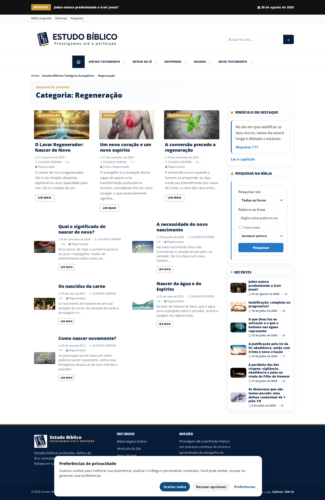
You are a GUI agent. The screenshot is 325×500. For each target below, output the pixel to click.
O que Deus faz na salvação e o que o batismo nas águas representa (263, 325)
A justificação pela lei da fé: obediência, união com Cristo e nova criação (269, 348)
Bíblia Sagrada (41, 18)
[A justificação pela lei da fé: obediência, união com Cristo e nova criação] (238, 350)
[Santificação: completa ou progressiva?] (238, 307)
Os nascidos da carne (81, 286)
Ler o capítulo (243, 159)
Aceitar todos (175, 486)
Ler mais (44, 198)
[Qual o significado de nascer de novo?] (44, 247)
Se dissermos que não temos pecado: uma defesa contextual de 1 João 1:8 (267, 395)
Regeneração (106, 76)
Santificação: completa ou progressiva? (269, 304)
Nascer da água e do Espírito (179, 286)
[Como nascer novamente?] (44, 358)
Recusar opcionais (211, 486)
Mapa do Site (126, 455)
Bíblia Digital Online (132, 441)
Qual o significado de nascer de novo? (81, 229)
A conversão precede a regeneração (190, 147)
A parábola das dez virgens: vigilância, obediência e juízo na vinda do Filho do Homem (269, 370)
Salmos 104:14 (283, 492)
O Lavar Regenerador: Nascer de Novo (59, 147)
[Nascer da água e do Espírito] (142, 304)
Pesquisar (261, 247)
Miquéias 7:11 (247, 147)
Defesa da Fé (142, 62)
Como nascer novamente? (87, 338)
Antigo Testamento (104, 62)
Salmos (200, 62)
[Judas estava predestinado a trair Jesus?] (238, 288)
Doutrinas (173, 62)
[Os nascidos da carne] (44, 304)
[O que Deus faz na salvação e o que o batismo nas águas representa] (238, 327)
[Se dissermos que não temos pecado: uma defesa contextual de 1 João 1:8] (238, 397)
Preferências (244, 486)
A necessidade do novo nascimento (182, 227)
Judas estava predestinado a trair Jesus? (86, 7)
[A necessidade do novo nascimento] (142, 247)
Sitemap (61, 18)
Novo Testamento (232, 62)
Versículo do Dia (129, 448)
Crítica (107, 167)
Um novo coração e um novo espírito (125, 147)
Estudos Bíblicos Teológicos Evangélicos (68, 76)
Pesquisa (77, 18)
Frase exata (251, 227)
